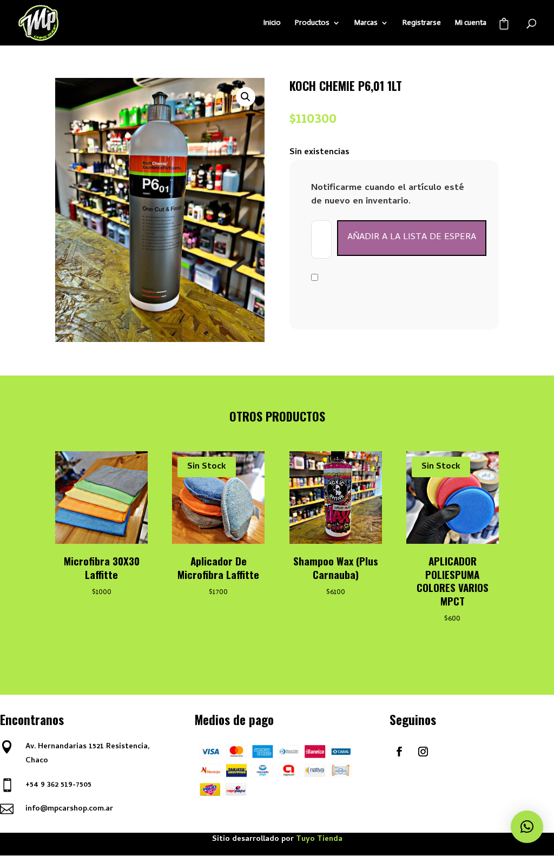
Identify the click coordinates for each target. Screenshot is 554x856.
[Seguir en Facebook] (399, 751)
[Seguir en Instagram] (423, 751)
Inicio (272, 23)
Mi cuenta (470, 23)
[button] (245, 97)
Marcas (366, 23)
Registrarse (422, 23)
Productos (312, 23)
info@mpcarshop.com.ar (69, 809)
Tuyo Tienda (319, 839)
